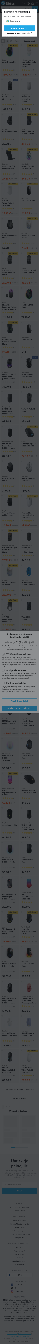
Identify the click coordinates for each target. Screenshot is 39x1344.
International (15, 21)
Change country (19, 28)
